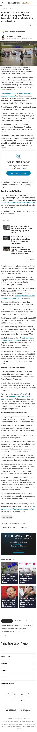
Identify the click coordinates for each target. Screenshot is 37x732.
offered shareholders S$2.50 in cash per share (18, 202)
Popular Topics (7, 621)
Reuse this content (9, 527)
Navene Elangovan (14, 36)
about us (9, 718)
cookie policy (17, 721)
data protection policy (28, 721)
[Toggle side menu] (2, 2)
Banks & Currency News (22, 621)
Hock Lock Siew (7, 517)
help (21, 718)
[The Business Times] (17, 3)
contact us (16, 718)
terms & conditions (8, 721)
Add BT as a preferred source (15, 32)
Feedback (24, 527)
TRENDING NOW (8, 559)
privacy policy (26, 718)
